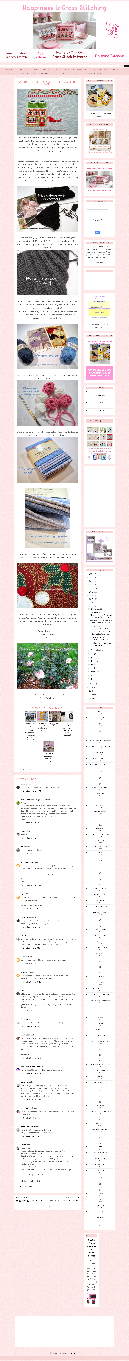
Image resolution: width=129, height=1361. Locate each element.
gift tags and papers (100, 1152)
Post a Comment (25, 1186)
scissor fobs (100, 1217)
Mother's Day (100, 924)
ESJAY (23, 894)
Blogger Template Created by (64, 1357)
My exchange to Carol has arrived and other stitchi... (101, 616)
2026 (91, 574)
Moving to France (100, 929)
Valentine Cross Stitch (100, 1082)
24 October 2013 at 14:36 (31, 1026)
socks (100, 1223)
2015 (91, 599)
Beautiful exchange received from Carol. (99, 627)
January (94, 679)
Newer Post (29, 1200)
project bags (100, 1211)
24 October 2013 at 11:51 (30, 964)
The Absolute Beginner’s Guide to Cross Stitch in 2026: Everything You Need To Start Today (87, 69)
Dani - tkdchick (27, 1108)
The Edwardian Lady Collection (100, 1064)
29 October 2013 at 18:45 (31, 1136)
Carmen (24, 784)
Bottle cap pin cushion (100, 735)
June (93, 661)
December (95, 609)
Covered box (100, 770)
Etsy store (100, 793)
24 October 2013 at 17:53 (31, 1058)
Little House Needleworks (100, 906)
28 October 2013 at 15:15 (31, 1118)
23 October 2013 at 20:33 (31, 909)
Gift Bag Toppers (100, 840)
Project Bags (100, 406)
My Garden (100, 941)
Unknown (25, 956)
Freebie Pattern (100, 823)
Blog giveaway (100, 729)
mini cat (100, 1182)
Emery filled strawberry (100, 787)
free (100, 1146)
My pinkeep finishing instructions (100, 965)
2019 (91, 585)
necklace (100, 1188)
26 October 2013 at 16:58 (31, 1100)
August (94, 654)
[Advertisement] (99, 496)
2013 (91, 606)
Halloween (100, 858)
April (93, 668)
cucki (23, 831)
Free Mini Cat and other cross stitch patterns (19, 73)
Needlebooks (100, 399)
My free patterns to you (100, 953)
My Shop (63, 73)
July (93, 657)
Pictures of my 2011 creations (100, 1000)
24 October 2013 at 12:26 (31, 982)
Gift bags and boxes (100, 846)
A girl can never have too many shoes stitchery (100, 644)
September (95, 650)
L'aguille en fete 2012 (100, 888)
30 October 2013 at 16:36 (31, 1181)
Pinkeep (100, 1017)
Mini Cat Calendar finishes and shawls (42, 727)
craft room (100, 1117)
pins (100, 1199)
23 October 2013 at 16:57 (31, 791)
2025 (91, 578)
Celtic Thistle (26, 917)
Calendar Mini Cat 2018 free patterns (100, 746)
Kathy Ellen (25, 1035)
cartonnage (100, 1105)
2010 (91, 691)
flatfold (100, 1135)
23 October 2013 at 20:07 (31, 885)
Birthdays (100, 717)
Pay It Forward (100, 982)
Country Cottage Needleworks (100, 764)
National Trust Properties (100, 970)
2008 (91, 698)
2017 (91, 592)
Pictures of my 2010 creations (100, 994)
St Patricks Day (100, 1053)
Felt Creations (100, 799)
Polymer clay (100, 1029)
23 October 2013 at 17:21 (30, 838)
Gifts (100, 852)
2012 (91, 684)
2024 (91, 581)
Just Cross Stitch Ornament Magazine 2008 (100, 870)
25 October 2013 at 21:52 (31, 1074)
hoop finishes (100, 1170)
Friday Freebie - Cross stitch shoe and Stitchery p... (101, 633)
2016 (91, 595)
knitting (100, 1176)
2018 (91, 588)
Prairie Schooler (100, 1035)
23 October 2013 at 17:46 (31, 854)
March (94, 672)
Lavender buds (100, 900)
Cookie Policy (23, 69)
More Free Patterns (48, 73)
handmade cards (100, 1158)
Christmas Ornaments (100, 758)
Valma (23, 1145)
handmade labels (100, 1164)
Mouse (23, 936)
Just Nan (100, 877)
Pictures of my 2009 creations (100, 988)
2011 (91, 687)
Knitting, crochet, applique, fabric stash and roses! (101, 622)
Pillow (100, 1012)
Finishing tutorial (100, 811)
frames (100, 1141)
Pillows (100, 402)
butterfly (24, 847)
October (94, 613)
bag (100, 1088)
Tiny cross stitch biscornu (100, 1070)
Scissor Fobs (100, 410)
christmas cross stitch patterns (100, 1111)
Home (36, 69)
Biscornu (100, 723)
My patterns (100, 959)
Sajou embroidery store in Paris (100, 1047)
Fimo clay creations (100, 805)
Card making (100, 752)
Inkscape (100, 864)
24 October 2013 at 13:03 (31, 1011)
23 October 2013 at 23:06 (31, 927)
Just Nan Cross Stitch (100, 882)
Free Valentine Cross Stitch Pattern (100, 817)
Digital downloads (100, 781)
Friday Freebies (100, 828)
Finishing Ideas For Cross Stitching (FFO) (86, 73)
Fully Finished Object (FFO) (100, 834)
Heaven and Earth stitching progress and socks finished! (67, 729)
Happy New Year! (55, 725)
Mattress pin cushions (100, 912)
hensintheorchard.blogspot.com (34, 799)
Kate (22, 990)
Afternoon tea (100, 711)
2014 (91, 603)
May (93, 664)
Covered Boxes (100, 395)
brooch (100, 1100)
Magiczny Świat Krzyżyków (32, 1066)
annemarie (25, 972)
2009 (91, 695)
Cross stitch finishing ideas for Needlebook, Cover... (101, 638)
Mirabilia (100, 918)
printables (100, 1205)
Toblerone (100, 1076)
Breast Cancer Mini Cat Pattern (100, 740)
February (95, 675)
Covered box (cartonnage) (100, 776)
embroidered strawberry (100, 1129)
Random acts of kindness (100, 1041)
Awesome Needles (28, 1126)
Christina (24, 1019)
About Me (46, 69)
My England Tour (100, 935)
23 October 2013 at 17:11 (30, 823)
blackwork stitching (100, 1094)
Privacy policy (8, 69)
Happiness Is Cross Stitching (68, 1353)
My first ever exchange (100, 947)
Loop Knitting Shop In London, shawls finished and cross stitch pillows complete (30, 732)
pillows (100, 1193)
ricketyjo (24, 1082)
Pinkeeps (100, 1023)
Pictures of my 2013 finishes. (100, 1006)
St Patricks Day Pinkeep (100, 1058)
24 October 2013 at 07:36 (31, 948)
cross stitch (100, 1123)
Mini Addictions (27, 862)
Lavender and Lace (100, 894)
